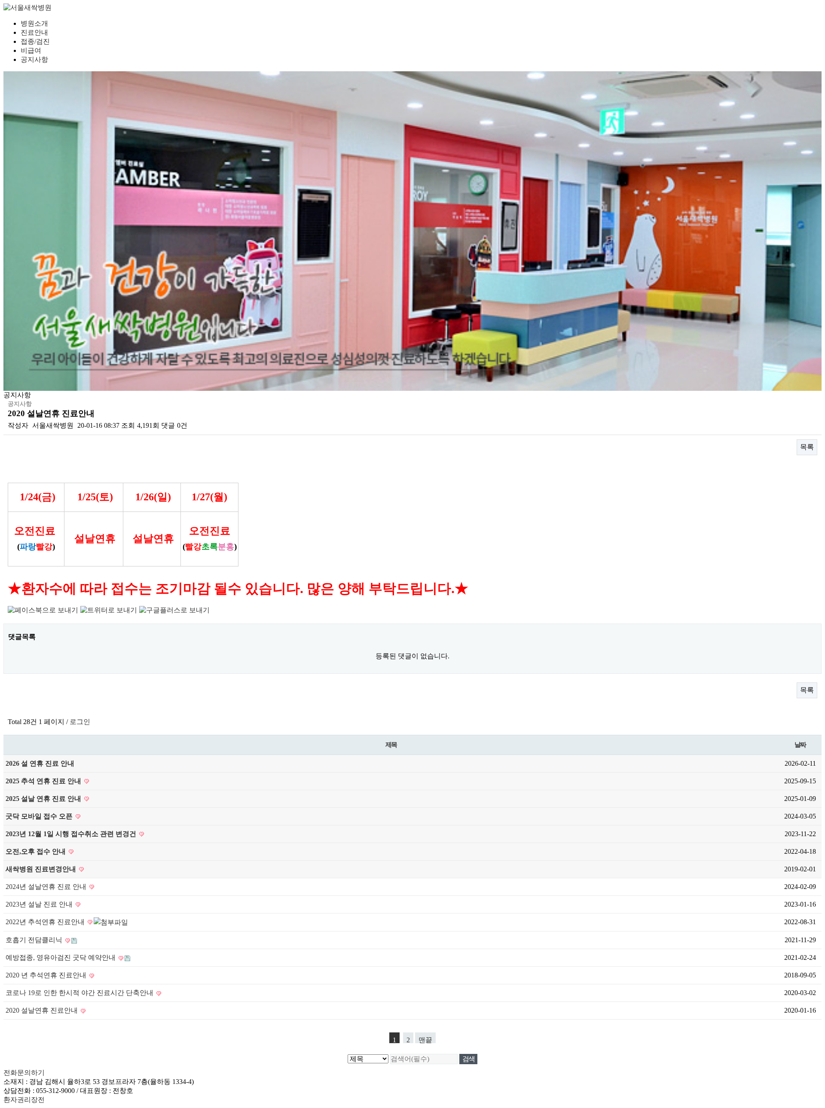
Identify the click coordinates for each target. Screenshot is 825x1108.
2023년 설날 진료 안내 (40, 904)
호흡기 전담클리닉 (35, 940)
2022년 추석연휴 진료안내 (46, 921)
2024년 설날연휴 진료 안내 (47, 886)
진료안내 (34, 32)
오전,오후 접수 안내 (36, 851)
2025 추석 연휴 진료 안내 (44, 781)
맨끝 (425, 1039)
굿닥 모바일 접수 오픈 (40, 816)
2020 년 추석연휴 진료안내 (47, 975)
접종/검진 (35, 41)
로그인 (80, 721)
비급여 (31, 50)
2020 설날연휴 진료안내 (42, 1010)
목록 (807, 447)
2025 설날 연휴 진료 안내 (44, 798)
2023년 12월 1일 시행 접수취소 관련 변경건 (72, 833)
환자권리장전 (24, 1099)
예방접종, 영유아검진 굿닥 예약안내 (61, 957)
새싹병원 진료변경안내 (42, 869)
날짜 (800, 744)
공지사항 (34, 59)
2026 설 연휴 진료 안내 (40, 763)
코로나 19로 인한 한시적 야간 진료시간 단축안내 (80, 992)
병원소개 (34, 23)
